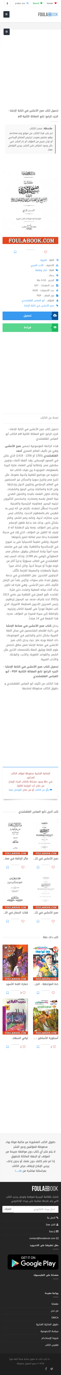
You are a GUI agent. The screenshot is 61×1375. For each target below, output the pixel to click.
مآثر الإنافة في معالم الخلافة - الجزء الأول (15, 859)
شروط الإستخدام (50, 1338)
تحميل (27, 315)
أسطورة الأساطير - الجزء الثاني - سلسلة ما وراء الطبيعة (45, 1038)
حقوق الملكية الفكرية (47, 1324)
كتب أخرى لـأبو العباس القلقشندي (38, 811)
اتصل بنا (51, 1218)
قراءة (27, 327)
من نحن (54, 1310)
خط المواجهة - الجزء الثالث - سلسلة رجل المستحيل (45, 984)
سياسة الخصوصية (49, 1331)
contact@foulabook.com (42, 1238)
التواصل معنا (15, 790)
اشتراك (7, 1209)
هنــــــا (18, 1170)
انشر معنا (51, 1224)
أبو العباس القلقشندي (33, 300)
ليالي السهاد (20, 1038)
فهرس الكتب (51, 1345)
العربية (43, 260)
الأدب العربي (37, 265)
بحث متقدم (20, 3)
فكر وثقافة (41, 270)
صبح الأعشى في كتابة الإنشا (39, 305)
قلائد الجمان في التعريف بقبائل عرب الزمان (15, 913)
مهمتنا (50, 3)
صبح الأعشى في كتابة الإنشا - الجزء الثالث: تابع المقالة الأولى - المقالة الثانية (45, 859)
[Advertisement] (30, 71)
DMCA (55, 1317)
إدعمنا (52, 1231)
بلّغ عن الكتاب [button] (42, 790)
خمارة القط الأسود (17, 984)
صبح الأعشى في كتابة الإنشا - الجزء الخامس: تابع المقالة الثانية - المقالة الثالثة (45, 913)
